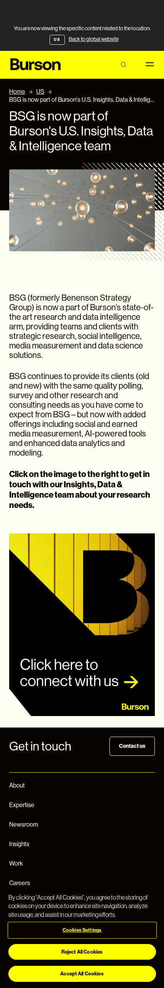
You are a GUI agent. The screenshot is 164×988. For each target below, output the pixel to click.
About (17, 785)
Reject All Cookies (82, 952)
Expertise (21, 805)
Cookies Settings (82, 930)
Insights (19, 844)
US (40, 91)
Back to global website (94, 39)
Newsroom (23, 824)
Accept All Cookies (81, 974)
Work (16, 863)
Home (17, 91)
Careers (19, 883)
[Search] (123, 64)
